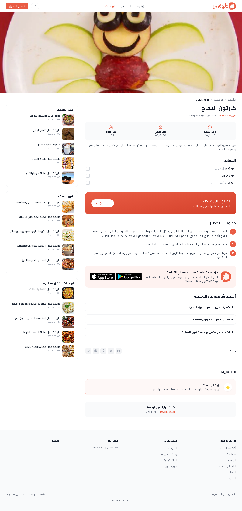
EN (35, 6)
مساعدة (231, 454)
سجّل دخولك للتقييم (227, 115)
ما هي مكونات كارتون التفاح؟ (211, 319)
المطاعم (126, 6)
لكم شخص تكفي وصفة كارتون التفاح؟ (206, 332)
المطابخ (232, 472)
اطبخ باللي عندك (227, 466)
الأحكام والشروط (228, 494)
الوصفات (110, 6)
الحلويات (172, 448)
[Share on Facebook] (119, 351)
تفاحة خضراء (228, 175)
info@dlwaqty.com (102, 447)
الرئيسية (141, 6)
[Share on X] (111, 351)
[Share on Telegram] (96, 351)
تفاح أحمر (230, 168)
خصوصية (214, 494)
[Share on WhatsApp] (103, 351)
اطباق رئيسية (170, 460)
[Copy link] (88, 351)
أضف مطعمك (228, 448)
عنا (206, 494)
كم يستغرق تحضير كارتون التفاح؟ (209, 307)
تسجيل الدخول (17, 6)
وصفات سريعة (169, 454)
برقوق (231, 182)
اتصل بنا (232, 478)
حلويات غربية (170, 466)
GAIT (127, 500)
